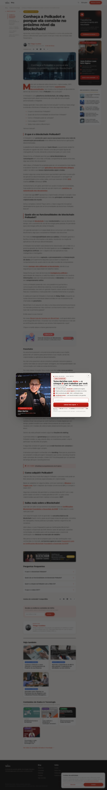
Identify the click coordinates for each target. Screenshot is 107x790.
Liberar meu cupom (70, 405)
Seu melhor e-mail (58, 396)
